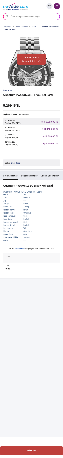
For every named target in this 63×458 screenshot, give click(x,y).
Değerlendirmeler (29, 175)
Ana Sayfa (7, 27)
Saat (34, 27)
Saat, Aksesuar (22, 27)
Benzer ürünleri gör (31, 61)
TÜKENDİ (31, 450)
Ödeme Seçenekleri (50, 175)
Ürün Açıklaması (10, 175)
